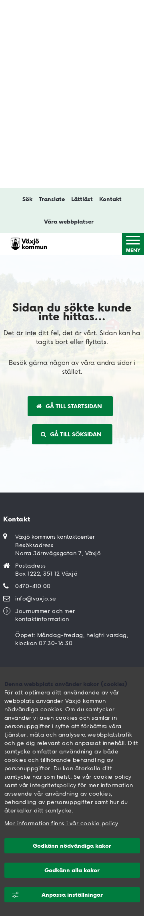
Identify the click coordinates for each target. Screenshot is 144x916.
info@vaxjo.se (35, 598)
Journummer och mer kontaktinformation (45, 615)
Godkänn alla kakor (72, 870)
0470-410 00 (33, 586)
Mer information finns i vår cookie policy (61, 823)
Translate (52, 199)
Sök (27, 199)
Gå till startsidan (74, 406)
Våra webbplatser (69, 221)
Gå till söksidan (76, 434)
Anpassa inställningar (72, 895)
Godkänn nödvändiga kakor (72, 846)
